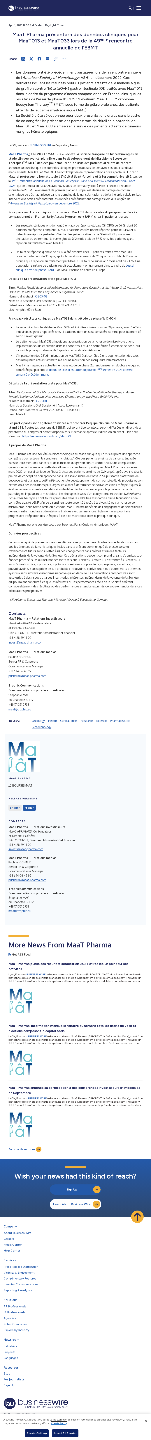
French (29, 807)
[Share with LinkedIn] (23, 59)
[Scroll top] (137, 1217)
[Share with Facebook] (39, 59)
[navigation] (139, 8)
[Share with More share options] (64, 59)
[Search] (130, 8)
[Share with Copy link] (56, 59)
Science (101, 721)
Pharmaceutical (120, 721)
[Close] (146, 1420)
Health (52, 721)
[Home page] (23, 8)
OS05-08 (41, 296)
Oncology (38, 721)
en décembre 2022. (45, 203)
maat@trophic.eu (19, 709)
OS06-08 (40, 401)
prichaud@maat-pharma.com (27, 676)
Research (87, 721)
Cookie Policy (59, 1423)
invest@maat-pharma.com (25, 642)
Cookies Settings (37, 1433)
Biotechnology (41, 727)
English (15, 807)
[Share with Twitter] (31, 59)
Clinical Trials (69, 721)
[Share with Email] (47, 59)
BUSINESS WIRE (40, 145)
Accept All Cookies (65, 1433)
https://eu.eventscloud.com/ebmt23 (46, 436)
